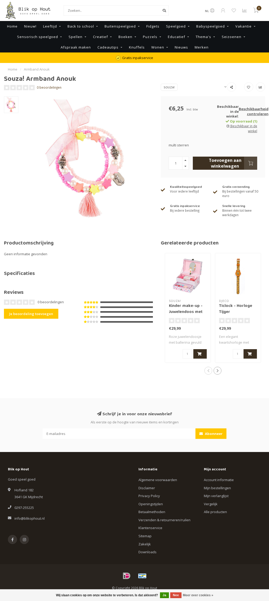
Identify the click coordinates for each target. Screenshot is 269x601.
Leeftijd (50, 26)
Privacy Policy (149, 495)
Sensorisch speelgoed (37, 36)
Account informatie (219, 479)
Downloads (147, 552)
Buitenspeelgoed (120, 26)
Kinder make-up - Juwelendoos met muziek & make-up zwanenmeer (187, 315)
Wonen (157, 47)
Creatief (100, 36)
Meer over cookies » (198, 595)
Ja (164, 595)
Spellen (75, 36)
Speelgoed (176, 26)
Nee (176, 595)
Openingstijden (150, 504)
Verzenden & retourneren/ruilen (164, 520)
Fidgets (152, 26)
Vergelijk (211, 504)
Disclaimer (146, 488)
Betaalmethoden (151, 511)
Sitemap (145, 536)
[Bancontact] (142, 576)
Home (12, 26)
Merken (202, 47)
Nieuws (181, 47)
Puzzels (150, 36)
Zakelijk (144, 544)
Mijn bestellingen (217, 488)
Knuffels (137, 47)
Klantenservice (150, 527)
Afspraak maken (76, 47)
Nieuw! (30, 26)
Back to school (81, 26)
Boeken (125, 36)
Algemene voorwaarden (157, 479)
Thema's (203, 36)
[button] (208, 371)
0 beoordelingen (49, 87)
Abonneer (213, 433)
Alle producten (215, 511)
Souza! (169, 87)
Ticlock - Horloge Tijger (235, 309)
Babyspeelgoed (210, 26)
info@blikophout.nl (29, 518)
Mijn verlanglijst (216, 495)
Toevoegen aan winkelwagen (225, 163)
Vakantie (243, 26)
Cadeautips (107, 47)
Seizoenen (231, 36)
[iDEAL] (126, 576)
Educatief (176, 36)
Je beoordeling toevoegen (31, 313)
